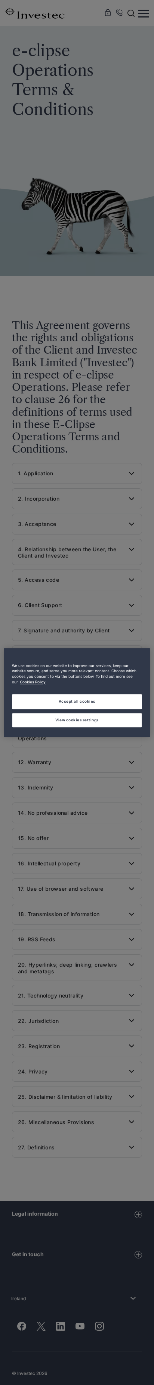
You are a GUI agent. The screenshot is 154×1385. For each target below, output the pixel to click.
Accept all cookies (77, 701)
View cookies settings (76, 720)
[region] (77, 692)
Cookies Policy (33, 682)
